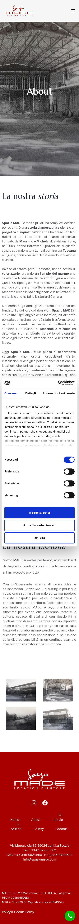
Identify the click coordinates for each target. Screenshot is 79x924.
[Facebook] (45, 803)
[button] (60, 815)
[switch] (69, 471)
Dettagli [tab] (30, 393)
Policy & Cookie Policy (18, 912)
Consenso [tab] (11, 393)
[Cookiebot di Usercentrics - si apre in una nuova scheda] (58, 382)
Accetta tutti (39, 512)
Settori (16, 829)
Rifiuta (39, 537)
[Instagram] (34, 803)
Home (14, 820)
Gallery (39, 829)
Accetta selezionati (39, 525)
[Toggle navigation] (63, 11)
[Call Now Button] (70, 916)
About (35, 820)
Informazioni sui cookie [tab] (59, 393)
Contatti (62, 829)
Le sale (58, 820)
